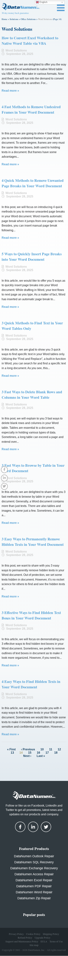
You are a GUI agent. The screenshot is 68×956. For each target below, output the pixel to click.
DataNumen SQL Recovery (34, 862)
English (43, 2)
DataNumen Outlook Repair (34, 856)
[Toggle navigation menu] (61, 8)
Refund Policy (25, 937)
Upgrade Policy (42, 937)
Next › (27, 755)
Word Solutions (16, 50)
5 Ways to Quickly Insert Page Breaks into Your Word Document (32, 256)
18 (55, 752)
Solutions (14, 19)
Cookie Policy (33, 934)
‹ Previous (28, 749)
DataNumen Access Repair (34, 874)
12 (59, 749)
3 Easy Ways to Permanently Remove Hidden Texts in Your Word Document (33, 541)
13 (12, 752)
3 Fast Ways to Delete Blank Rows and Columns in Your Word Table (32, 394)
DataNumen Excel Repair (34, 880)
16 (38, 752)
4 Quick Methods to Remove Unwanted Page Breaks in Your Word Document (33, 183)
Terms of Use (56, 941)
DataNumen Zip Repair (34, 898)
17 (47, 752)
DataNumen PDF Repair (34, 886)
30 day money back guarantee (15, 13)
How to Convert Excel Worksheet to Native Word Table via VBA (30, 40)
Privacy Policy (16, 934)
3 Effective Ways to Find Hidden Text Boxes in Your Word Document (31, 615)
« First (11, 749)
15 (29, 752)
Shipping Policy (51, 934)
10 (42, 749)
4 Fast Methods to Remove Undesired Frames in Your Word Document (31, 109)
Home (4, 19)
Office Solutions (28, 19)
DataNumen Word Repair (34, 892)
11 (50, 749)
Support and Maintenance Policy (21, 941)
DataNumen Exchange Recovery (34, 868)
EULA (44, 941)
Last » (41, 755)
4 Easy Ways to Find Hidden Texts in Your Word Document (31, 684)
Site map (34, 945)
